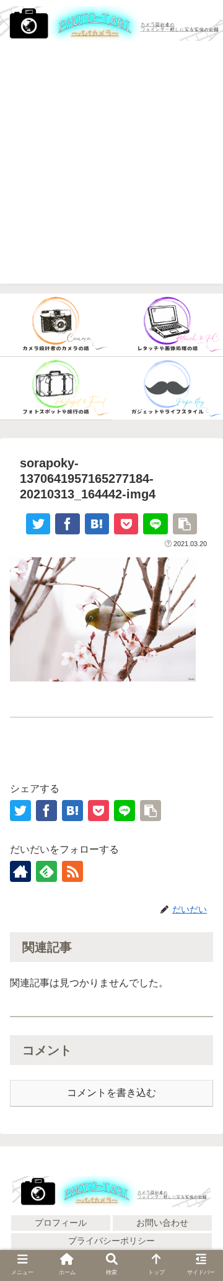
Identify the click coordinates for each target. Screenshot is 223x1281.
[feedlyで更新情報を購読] (46, 871)
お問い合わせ (162, 1223)
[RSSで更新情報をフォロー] (72, 871)
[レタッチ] (167, 325)
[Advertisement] (111, 172)
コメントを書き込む (111, 1092)
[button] (199, 1250)
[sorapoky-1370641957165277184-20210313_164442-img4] (97, 523)
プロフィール (61, 1223)
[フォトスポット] (56, 388)
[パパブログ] (167, 388)
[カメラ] (56, 325)
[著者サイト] (20, 871)
